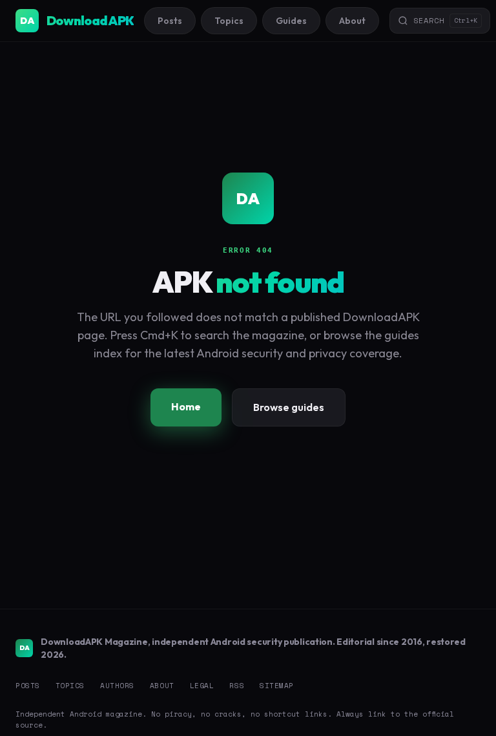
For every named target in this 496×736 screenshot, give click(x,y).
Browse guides (288, 407)
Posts (170, 20)
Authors (117, 685)
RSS (236, 685)
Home (186, 406)
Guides (291, 20)
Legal (202, 685)
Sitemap (277, 685)
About (352, 20)
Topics (228, 20)
